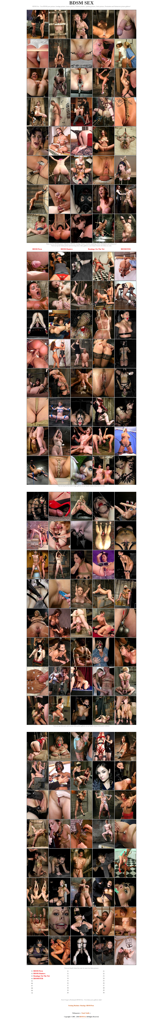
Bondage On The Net (96, 249)
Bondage (83, 1005)
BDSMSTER (126, 249)
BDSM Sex (82, 1017)
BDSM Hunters (67, 249)
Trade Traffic (85, 1013)
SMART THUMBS (86, 1018)
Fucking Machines (74, 1005)
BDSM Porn (37, 249)
